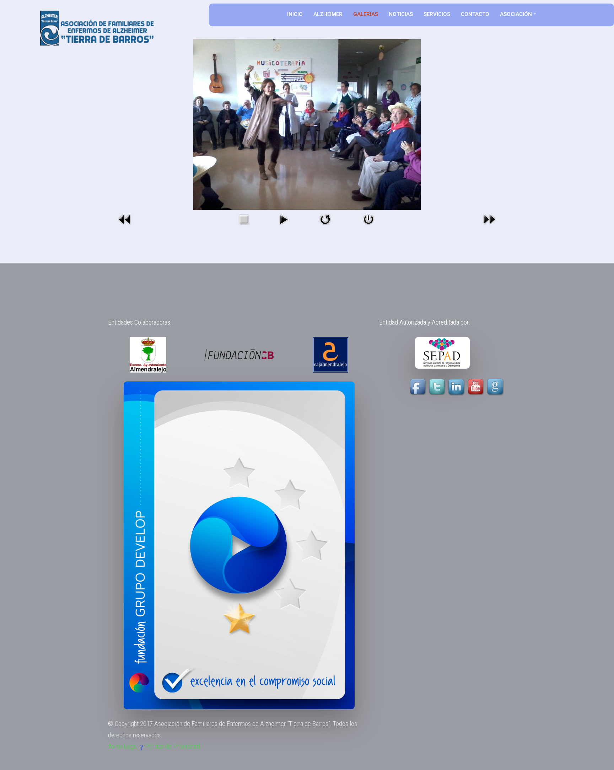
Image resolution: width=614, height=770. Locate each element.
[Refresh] (325, 218)
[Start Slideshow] (283, 218)
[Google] (496, 387)
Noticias (401, 14)
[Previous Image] (124, 218)
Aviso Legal (123, 746)
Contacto (475, 14)
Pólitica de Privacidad (172, 746)
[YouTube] (466, 387)
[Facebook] (418, 387)
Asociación (516, 14)
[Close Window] (368, 218)
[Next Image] (489, 218)
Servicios (437, 14)
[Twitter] (437, 387)
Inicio (295, 14)
